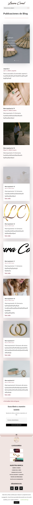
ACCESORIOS (16, 459)
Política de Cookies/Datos (16, 479)
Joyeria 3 (6, 69)
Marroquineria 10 (10, 298)
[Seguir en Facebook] (16, 488)
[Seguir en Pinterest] (21, 488)
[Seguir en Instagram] (12, 488)
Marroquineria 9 (9, 340)
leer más (8, 198)
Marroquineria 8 (9, 380)
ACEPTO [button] (16, 502)
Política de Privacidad (16, 476)
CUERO (16, 450)
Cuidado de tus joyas (16, 472)
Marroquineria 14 (9, 148)
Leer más (10, 49)
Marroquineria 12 (10, 224)
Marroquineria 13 (10, 186)
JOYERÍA (16, 455)
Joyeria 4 (10, 38)
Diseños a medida (16, 467)
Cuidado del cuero (16, 470)
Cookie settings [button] (24, 499)
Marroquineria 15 (9, 108)
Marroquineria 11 (10, 261)
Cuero (14, 110)
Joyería (14, 70)
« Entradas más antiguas (11, 401)
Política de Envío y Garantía (16, 474)
